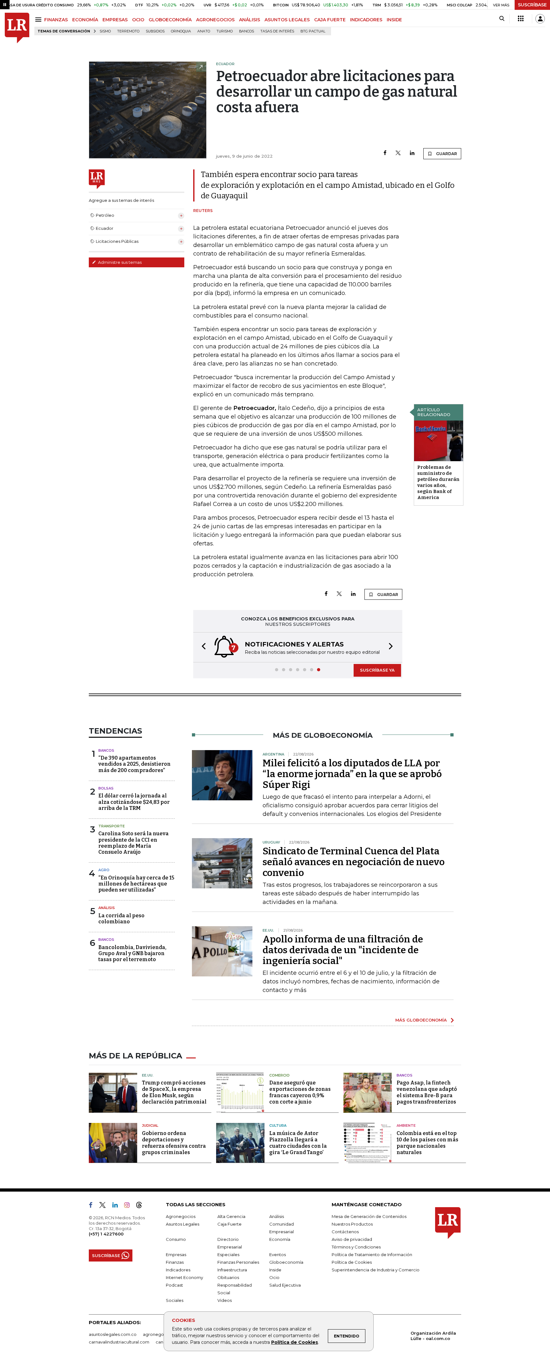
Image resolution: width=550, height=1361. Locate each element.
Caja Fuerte (229, 1224)
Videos (224, 1300)
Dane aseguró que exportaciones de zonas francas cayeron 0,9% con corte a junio (300, 1092)
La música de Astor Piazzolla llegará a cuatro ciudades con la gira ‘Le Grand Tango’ (298, 1142)
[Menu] (39, 19)
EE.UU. (147, 1075)
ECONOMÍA (85, 20)
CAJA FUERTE (330, 20)
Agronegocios (180, 1216)
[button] (201, 647)
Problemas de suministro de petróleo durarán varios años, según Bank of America (438, 482)
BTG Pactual (312, 31)
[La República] (17, 28)
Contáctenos (345, 1231)
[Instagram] (129, 1206)
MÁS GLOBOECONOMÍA (421, 1019)
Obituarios (228, 1277)
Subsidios (155, 31)
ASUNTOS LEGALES (287, 20)
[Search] (501, 19)
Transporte (111, 826)
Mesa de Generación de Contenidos (369, 1216)
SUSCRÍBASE (532, 5)
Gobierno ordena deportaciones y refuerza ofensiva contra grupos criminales (174, 1142)
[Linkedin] (412, 153)
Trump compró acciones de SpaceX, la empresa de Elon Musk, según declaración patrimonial (174, 1092)
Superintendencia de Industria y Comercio (376, 1269)
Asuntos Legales (182, 1224)
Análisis (106, 908)
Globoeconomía (286, 1262)
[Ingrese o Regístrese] (540, 19)
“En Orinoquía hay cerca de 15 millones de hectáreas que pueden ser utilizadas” (136, 884)
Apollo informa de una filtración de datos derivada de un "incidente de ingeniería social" (343, 950)
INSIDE (394, 20)
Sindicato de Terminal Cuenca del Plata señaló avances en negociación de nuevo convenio (354, 862)
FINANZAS (56, 20)
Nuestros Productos (352, 1224)
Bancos (246, 31)
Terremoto (128, 31)
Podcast (174, 1285)
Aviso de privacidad (352, 1239)
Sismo (105, 31)
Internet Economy (184, 1277)
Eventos (277, 1254)
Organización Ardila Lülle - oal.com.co (433, 1335)
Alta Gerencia (231, 1216)
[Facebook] (385, 153)
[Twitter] (398, 153)
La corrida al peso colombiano (121, 919)
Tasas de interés (277, 31)
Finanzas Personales (238, 1262)
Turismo (224, 31)
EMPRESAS (115, 20)
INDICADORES (366, 20)
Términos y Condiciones (356, 1246)
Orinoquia (181, 31)
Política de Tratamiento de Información (372, 1254)
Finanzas (175, 1262)
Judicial (150, 1125)
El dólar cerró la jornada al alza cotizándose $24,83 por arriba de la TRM (134, 802)
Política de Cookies (294, 1342)
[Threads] (141, 1206)
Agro (103, 870)
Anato (203, 31)
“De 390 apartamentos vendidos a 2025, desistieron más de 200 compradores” (134, 764)
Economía (279, 1239)
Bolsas (106, 788)
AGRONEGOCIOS (215, 20)
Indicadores (178, 1269)
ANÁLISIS (249, 20)
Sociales (174, 1300)
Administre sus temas (119, 262)
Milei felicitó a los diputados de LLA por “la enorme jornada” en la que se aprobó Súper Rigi (352, 773)
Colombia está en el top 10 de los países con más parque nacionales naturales (427, 1142)
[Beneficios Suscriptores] (520, 18)
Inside (275, 1269)
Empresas (176, 1254)
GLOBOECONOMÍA (170, 20)
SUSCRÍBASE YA (377, 670)
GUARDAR (446, 153)
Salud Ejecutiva (285, 1285)
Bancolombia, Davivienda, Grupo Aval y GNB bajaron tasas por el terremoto (132, 953)
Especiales (228, 1254)
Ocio (274, 1277)
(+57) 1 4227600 (106, 1233)
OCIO (138, 20)
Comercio (279, 1075)
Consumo (176, 1239)
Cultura (277, 1125)
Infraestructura (232, 1269)
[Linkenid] (117, 1206)
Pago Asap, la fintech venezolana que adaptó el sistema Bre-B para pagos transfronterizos (427, 1092)
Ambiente (406, 1125)
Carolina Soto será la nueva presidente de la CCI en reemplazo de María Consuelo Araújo (133, 843)
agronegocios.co (161, 1334)
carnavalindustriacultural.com (119, 1341)
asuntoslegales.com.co (113, 1334)
